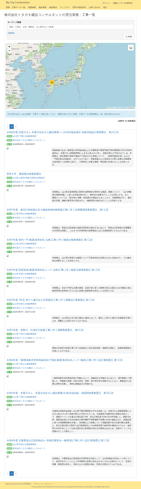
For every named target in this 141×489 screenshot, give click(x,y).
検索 (130, 36)
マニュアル (65, 7)
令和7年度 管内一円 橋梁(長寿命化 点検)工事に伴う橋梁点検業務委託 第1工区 (50, 239)
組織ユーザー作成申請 (122, 3)
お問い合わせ (94, 7)
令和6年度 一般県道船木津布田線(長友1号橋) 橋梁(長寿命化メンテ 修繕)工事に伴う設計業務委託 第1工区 (65, 360)
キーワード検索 (14, 22)
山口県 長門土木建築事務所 (24, 243)
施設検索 (42, 7)
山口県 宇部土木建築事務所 (24, 333)
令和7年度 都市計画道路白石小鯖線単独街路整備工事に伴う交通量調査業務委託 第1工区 (58, 209)
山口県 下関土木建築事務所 (24, 136)
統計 (105, 7)
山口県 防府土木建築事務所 (24, 213)
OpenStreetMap (121, 108)
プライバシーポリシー (43, 483)
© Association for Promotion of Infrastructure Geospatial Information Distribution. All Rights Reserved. (71, 487)
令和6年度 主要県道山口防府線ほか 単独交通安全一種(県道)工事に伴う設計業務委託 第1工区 (58, 440)
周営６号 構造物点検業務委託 (24, 173)
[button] (52, 82)
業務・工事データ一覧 (15, 7)
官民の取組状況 (79, 7)
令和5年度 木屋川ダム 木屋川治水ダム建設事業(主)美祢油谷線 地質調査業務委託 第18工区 (60, 393)
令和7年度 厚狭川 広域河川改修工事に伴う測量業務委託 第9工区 (45, 330)
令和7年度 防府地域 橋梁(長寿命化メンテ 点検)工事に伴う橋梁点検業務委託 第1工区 (53, 269)
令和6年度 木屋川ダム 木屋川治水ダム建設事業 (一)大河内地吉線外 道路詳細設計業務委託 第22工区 (63, 132)
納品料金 (53, 7)
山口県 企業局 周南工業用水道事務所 (29, 177)
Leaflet (111, 108)
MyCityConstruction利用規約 (18, 483)
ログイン (106, 3)
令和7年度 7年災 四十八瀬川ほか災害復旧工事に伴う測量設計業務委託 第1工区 (51, 299)
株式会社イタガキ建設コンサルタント (29, 140)
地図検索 (32, 7)
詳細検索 (11, 33)
